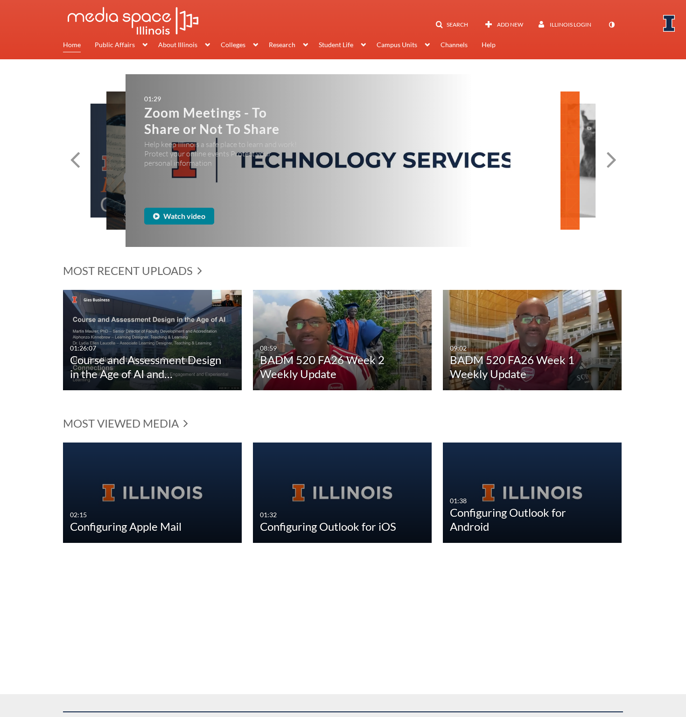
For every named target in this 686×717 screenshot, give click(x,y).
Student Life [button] (336, 45)
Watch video (212, 213)
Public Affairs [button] (115, 45)
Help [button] (489, 45)
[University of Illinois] (669, 23)
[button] (451, 24)
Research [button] (282, 45)
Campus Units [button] (397, 45)
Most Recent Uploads (129, 270)
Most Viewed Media (122, 423)
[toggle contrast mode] (611, 24)
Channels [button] (454, 45)
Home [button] (72, 45)
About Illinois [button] (177, 45)
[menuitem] (79, 45)
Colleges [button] (233, 45)
